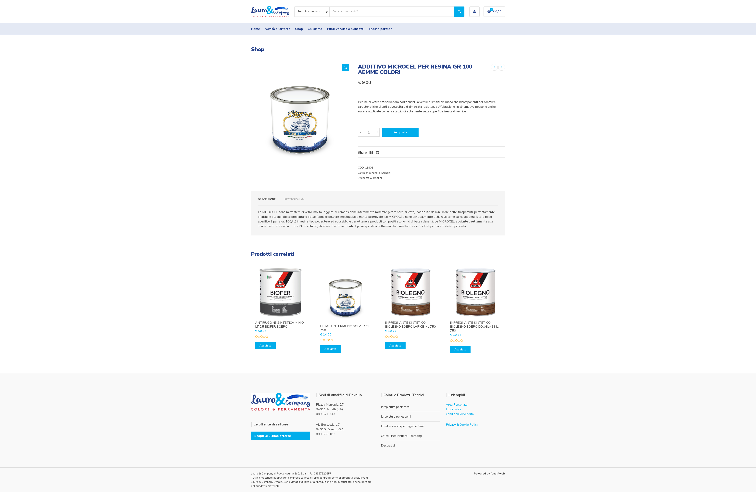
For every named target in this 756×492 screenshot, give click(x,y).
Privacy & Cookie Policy (462, 425)
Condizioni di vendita (460, 414)
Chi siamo (315, 29)
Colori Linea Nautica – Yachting (401, 436)
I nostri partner (380, 29)
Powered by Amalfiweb (489, 473)
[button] (345, 67)
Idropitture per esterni (396, 416)
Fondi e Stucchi (381, 173)
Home (255, 29)
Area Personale (457, 404)
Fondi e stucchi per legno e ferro (402, 426)
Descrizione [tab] (267, 199)
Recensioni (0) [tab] (294, 199)
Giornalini (376, 178)
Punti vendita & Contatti (345, 29)
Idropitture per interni (395, 407)
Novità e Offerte (277, 29)
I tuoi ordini (453, 409)
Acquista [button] (265, 345)
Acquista (400, 132)
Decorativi (388, 445)
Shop (299, 29)
